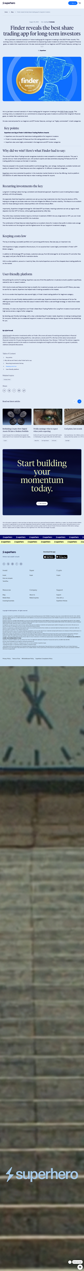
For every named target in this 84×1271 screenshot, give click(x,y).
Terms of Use (16, 658)
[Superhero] (22, 552)
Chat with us (60, 598)
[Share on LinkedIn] (4, 390)
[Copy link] (24, 390)
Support (58, 595)
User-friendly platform (12, 369)
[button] (72, 3)
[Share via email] (19, 390)
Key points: (9, 357)
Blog (12, 12)
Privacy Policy (7, 658)
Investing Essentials (8, 601)
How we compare (7, 578)
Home (6, 12)
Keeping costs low (11, 366)
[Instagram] (12, 564)
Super (31, 575)
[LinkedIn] (4, 564)
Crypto (58, 575)
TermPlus (5, 581)
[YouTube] (21, 564)
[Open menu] (79, 3)
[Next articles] (79, 401)
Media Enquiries (34, 598)
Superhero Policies (61, 601)
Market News (6, 598)
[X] (8, 564)
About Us (32, 595)
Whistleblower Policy (28, 658)
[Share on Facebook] (14, 390)
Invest (4, 575)
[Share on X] (9, 390)
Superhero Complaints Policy (44, 658)
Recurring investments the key (15, 363)
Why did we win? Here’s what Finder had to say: (18, 360)
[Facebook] (16, 564)
